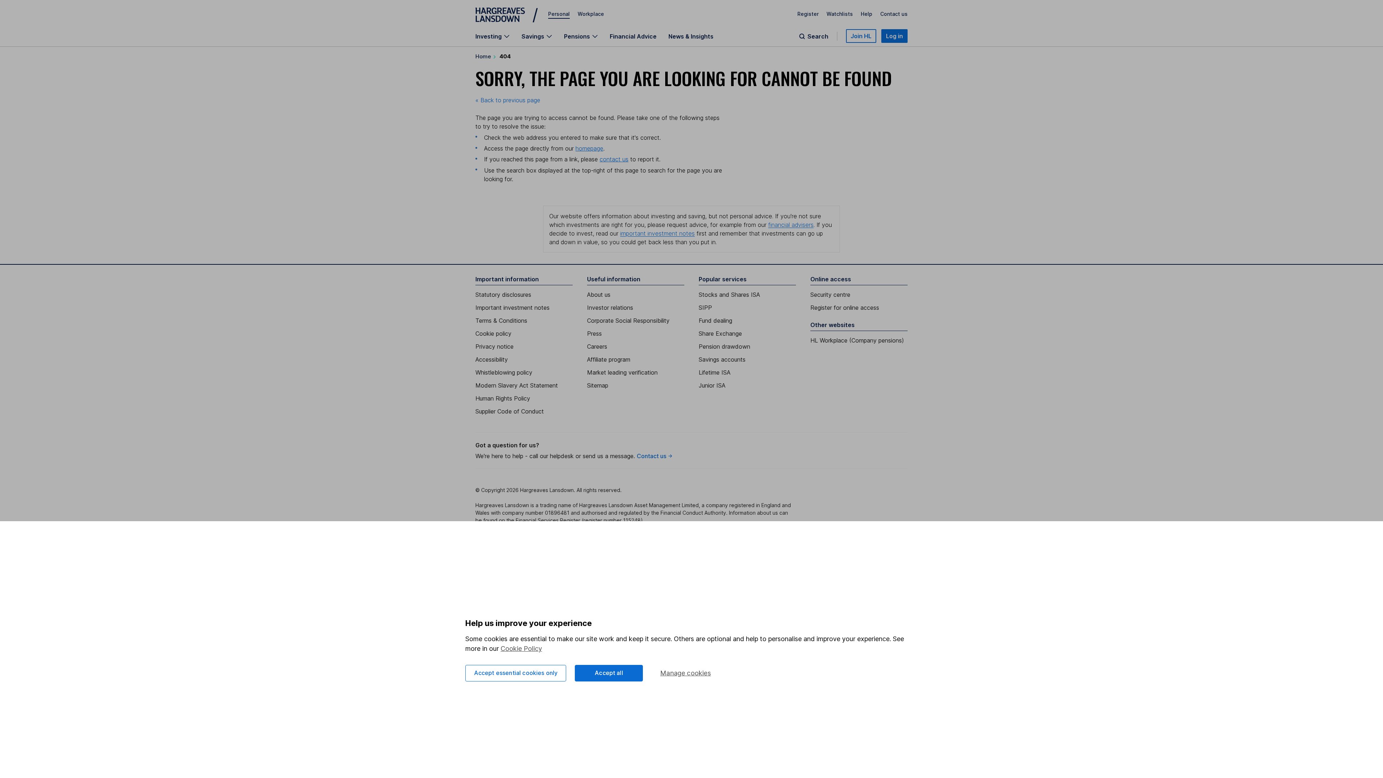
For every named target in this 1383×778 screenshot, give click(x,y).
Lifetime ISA (714, 372)
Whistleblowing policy (503, 372)
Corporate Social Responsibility (628, 320)
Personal (559, 14)
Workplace (591, 14)
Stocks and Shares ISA (729, 294)
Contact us (894, 14)
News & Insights (690, 36)
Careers (597, 346)
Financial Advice (633, 36)
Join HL (861, 36)
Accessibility (491, 359)
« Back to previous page (507, 100)
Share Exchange (720, 333)
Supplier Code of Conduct (509, 411)
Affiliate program (608, 359)
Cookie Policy (521, 648)
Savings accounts (722, 359)
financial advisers (791, 224)
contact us (614, 159)
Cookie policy (493, 333)
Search (817, 36)
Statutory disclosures (503, 294)
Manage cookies (685, 673)
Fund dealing (715, 320)
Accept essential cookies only (516, 672)
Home (483, 56)
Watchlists (840, 14)
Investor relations (610, 307)
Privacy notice (494, 346)
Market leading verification (622, 372)
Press (594, 333)
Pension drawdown (724, 346)
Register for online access (844, 307)
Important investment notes (512, 307)
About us (598, 294)
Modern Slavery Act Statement (516, 385)
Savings (533, 36)
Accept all (609, 672)
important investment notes (657, 233)
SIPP (705, 307)
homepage (589, 148)
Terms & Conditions (501, 320)
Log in (894, 36)
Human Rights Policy (502, 398)
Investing (488, 36)
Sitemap (597, 385)
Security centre (830, 294)
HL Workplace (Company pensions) (857, 340)
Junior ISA (712, 385)
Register (808, 14)
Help (866, 14)
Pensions (577, 36)
